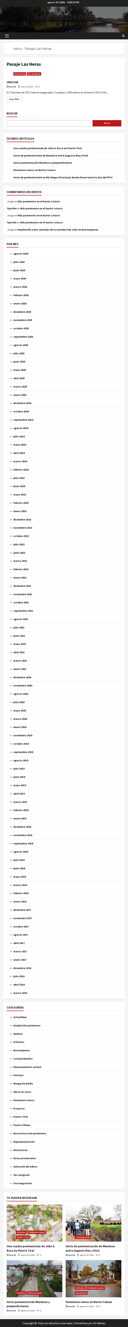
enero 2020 (19, 727)
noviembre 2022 (22, 527)
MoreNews (81, 1323)
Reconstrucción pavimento (29, 1133)
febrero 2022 (20, 569)
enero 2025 (19, 395)
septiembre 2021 (23, 610)
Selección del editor (25, 1166)
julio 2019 (18, 768)
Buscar (12, 113)
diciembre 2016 (22, 968)
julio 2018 (18, 860)
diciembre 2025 (22, 311)
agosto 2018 (20, 851)
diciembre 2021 (22, 586)
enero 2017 (19, 959)
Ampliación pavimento (26, 1025)
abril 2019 (19, 793)
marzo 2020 (20, 718)
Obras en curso (22, 1091)
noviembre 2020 (22, 685)
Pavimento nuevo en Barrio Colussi (34, 170)
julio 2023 (18, 478)
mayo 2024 (19, 444)
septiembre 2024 (23, 419)
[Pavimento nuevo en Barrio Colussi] (93, 1278)
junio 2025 (19, 361)
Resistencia (19, 74)
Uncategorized (22, 1183)
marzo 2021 (20, 660)
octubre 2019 (21, 743)
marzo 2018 (20, 885)
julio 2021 (18, 627)
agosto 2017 (20, 934)
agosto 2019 (20, 760)
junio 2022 (19, 552)
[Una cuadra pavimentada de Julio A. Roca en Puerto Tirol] (34, 1223)
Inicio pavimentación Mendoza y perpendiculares (42, 162)
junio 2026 (19, 270)
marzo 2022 (20, 560)
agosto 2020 (20, 693)
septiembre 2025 (23, 336)
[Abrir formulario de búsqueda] (123, 36)
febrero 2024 (20, 469)
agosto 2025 (20, 345)
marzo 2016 (20, 993)
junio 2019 (19, 777)
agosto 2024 (20, 428)
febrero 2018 (20, 893)
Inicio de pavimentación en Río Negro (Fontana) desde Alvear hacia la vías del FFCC (63, 177)
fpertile (12, 86)
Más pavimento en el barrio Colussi (39, 201)
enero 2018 (19, 901)
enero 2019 (19, 818)
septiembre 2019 (23, 752)
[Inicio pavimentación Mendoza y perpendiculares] (34, 1278)
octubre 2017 (21, 926)
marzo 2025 (20, 386)
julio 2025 (18, 353)
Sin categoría (34, 74)
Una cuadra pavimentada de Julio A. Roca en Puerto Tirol (47, 148)
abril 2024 (19, 453)
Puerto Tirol (20, 1116)
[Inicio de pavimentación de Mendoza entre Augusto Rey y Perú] (93, 1223)
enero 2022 (19, 577)
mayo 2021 (19, 644)
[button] (6, 35)
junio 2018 (19, 868)
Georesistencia (64, 16)
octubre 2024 (21, 411)
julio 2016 (18, 976)
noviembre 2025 (22, 320)
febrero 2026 (20, 295)
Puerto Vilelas (21, 1125)
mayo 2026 (19, 278)
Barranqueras (21, 1050)
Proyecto (19, 1108)
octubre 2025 (21, 328)
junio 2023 (19, 486)
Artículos (18, 1042)
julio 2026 (18, 262)
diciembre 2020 (22, 677)
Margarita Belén (23, 1083)
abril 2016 (19, 984)
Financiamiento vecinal (27, 1067)
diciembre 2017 (22, 909)
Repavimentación (24, 1141)
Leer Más (15, 98)
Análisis (18, 1033)
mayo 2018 (19, 876)
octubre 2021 (21, 602)
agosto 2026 (20, 253)
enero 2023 (19, 511)
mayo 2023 (19, 494)
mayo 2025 (19, 369)
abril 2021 (19, 652)
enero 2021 (19, 669)
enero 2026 (19, 303)
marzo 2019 (20, 802)
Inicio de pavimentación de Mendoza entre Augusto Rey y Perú (50, 155)
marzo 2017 (20, 951)
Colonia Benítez (23, 1058)
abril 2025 (19, 378)
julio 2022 (18, 544)
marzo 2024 (20, 461)
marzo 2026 (20, 286)
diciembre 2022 (22, 519)
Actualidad (19, 1017)
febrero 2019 (20, 810)
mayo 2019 (19, 785)
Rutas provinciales (24, 1158)
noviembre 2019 (22, 735)
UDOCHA (12, 82)
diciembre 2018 (22, 826)
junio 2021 (19, 635)
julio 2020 (18, 702)
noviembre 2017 (22, 918)
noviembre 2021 (22, 594)
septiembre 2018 (23, 843)
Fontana (18, 1075)
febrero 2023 (20, 502)
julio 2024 (18, 436)
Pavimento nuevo (23, 1100)
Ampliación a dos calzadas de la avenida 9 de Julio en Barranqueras (58, 229)
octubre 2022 (21, 536)
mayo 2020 (19, 710)
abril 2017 (19, 943)
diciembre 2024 (22, 403)
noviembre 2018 (22, 835)
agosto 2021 (20, 619)
